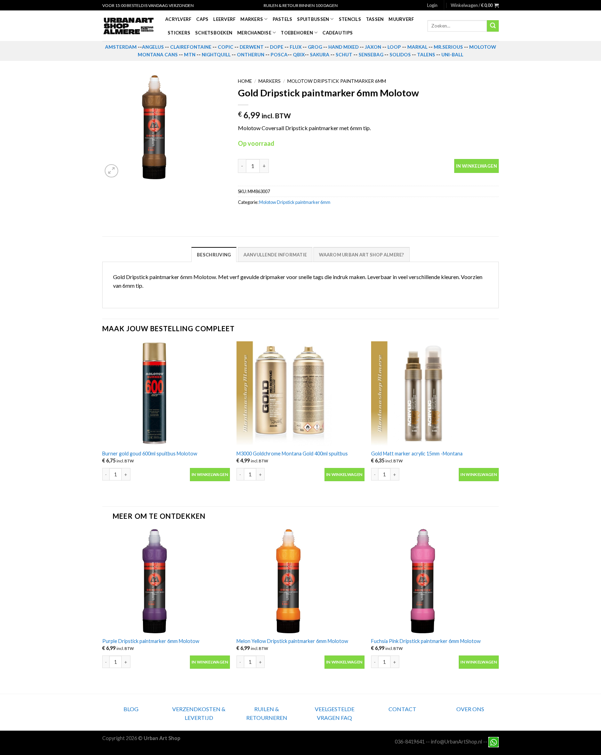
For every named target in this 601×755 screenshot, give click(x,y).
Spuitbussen (313, 19)
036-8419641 (410, 741)
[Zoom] (111, 171)
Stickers (179, 32)
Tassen (375, 19)
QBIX (299, 54)
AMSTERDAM (121, 47)
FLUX (296, 47)
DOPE (276, 47)
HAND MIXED (343, 47)
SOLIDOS (400, 54)
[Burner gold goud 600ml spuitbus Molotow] (166, 393)
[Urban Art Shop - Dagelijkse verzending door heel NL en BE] (128, 26)
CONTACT (402, 709)
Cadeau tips (337, 32)
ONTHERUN (250, 54)
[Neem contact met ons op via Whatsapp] (493, 741)
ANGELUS (153, 47)
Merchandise (254, 32)
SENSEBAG (371, 54)
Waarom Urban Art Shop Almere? (361, 254)
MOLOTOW (482, 47)
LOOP (394, 47)
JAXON (373, 47)
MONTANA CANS (158, 54)
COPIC (225, 47)
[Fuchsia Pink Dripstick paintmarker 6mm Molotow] (435, 581)
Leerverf (224, 19)
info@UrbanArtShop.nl (456, 741)
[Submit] (493, 26)
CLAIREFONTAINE (190, 47)
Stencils (350, 19)
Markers (251, 19)
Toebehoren (297, 32)
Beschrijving (214, 254)
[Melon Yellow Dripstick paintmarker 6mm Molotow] (300, 581)
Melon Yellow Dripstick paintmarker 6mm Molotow (292, 641)
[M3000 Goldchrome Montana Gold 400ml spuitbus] (300, 393)
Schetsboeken (213, 32)
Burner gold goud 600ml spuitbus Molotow (149, 453)
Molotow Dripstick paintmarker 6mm (336, 81)
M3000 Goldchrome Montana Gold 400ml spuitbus (292, 453)
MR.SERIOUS (448, 47)
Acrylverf (178, 19)
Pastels (283, 19)
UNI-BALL (452, 54)
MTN (189, 54)
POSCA (279, 54)
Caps (202, 19)
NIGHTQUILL (216, 54)
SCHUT (344, 54)
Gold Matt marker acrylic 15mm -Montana (417, 453)
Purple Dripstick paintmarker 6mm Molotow (150, 641)
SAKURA (319, 54)
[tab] (214, 254)
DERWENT (252, 47)
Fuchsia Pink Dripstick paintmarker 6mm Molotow (426, 641)
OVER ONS (470, 709)
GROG (315, 47)
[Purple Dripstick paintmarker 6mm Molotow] (166, 581)
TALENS (426, 54)
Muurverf (401, 19)
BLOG (130, 709)
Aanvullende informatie (275, 254)
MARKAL (417, 47)
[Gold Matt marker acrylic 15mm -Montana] (435, 393)
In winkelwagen (476, 166)
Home (245, 81)
